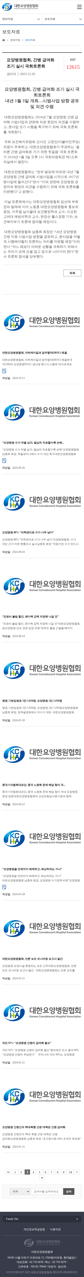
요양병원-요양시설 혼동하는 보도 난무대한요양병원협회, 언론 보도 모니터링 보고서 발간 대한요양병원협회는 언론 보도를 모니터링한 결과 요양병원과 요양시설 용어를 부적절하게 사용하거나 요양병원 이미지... (39, 968)
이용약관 (55, 1229)
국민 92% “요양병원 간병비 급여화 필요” (26, 1043)
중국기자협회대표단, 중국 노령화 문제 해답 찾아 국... (33, 784)
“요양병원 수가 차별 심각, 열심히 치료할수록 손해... (33, 442)
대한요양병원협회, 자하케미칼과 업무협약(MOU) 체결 (34, 352)
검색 (68, 1191)
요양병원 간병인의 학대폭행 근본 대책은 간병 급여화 (33, 1127)
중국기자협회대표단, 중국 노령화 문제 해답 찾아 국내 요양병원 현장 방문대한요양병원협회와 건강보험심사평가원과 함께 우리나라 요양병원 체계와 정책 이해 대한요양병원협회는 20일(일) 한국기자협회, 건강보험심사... (41, 794)
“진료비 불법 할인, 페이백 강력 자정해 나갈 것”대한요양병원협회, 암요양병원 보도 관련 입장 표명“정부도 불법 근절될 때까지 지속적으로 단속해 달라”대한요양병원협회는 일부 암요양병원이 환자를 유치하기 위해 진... (41, 626)
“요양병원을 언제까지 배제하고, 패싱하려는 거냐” (32, 869)
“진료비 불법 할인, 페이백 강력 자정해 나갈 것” (30, 616)
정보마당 (7, 18)
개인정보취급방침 (34, 1229)
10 (70, 1172)
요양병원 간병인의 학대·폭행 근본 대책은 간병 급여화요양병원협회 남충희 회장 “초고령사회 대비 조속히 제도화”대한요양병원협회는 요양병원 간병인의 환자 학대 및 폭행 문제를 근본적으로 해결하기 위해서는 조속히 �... (41, 1137)
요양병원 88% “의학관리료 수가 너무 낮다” (28, 532)
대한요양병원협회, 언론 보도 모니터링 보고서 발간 (32, 958)
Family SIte (12, 1218)
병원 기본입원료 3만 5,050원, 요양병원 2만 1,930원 (32, 700)
